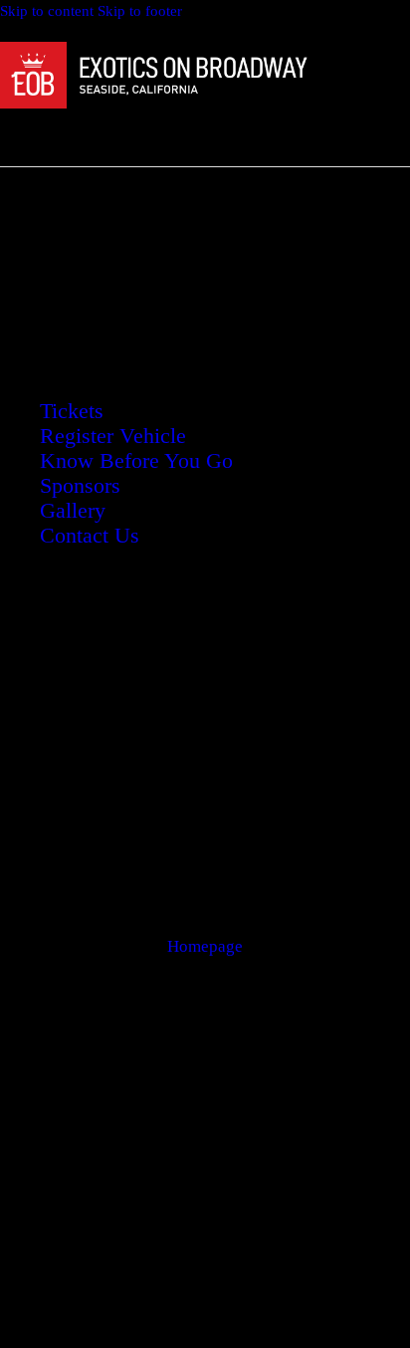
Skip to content (47, 11)
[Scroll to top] (362, 1315)
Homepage (205, 946)
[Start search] (197, 135)
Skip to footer (140, 11)
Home (127, 257)
